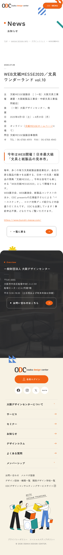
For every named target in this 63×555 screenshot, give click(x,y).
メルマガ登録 (28, 475)
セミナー (12, 424)
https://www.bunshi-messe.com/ (22, 220)
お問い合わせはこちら (26, 303)
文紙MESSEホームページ (39, 126)
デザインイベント (38, 41)
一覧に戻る (19, 231)
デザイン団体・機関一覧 (18, 480)
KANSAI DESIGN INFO (19, 41)
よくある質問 (14, 453)
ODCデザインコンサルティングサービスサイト (29, 485)
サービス (12, 414)
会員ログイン (33, 379)
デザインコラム (16, 443)
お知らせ (12, 434)
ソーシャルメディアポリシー (42, 539)
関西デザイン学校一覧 (43, 480)
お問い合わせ (12, 475)
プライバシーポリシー (18, 539)
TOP (6, 41)
